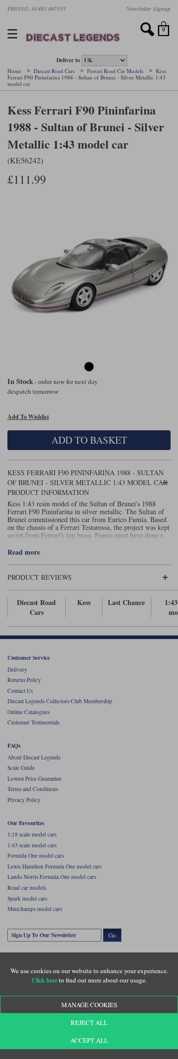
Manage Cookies (89, 1004)
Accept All (89, 1040)
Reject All (89, 1022)
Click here (44, 980)
